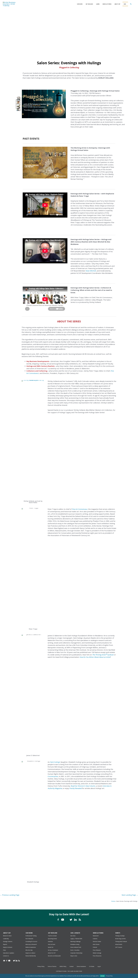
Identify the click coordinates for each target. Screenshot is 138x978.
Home (113, 901)
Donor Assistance (81, 966)
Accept (102, 976)
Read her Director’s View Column (83, 786)
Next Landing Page (130, 895)
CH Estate (91, 966)
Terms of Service (52, 966)
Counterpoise (53, 776)
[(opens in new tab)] (33, 440)
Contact (71, 966)
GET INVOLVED (89, 4)
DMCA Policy (63, 966)
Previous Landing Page (9, 895)
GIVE (125, 4)
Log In (99, 966)
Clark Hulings (55, 762)
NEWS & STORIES (107, 4)
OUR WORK (79, 4)
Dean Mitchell (91, 271)
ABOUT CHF (117, 4)
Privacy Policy (40, 966)
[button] (131, 4)
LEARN (97, 4)
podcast (103, 655)
